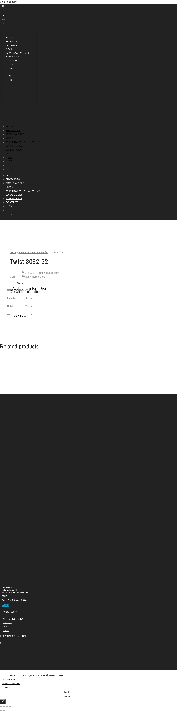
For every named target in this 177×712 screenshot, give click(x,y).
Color (13, 276)
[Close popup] (3, 701)
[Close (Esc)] (10, 706)
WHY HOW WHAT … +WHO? (23, 142)
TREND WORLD (15, 134)
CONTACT (12, 153)
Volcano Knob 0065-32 (36, 379)
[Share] (7, 706)
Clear (20, 283)
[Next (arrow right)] (4, 710)
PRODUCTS (13, 130)
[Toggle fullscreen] (4, 706)
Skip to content (8, 1)
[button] (19, 20)
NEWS (9, 138)
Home (13, 252)
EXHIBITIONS (14, 149)
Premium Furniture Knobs (33, 252)
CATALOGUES (14, 146)
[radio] (40, 273)
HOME (9, 126)
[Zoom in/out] (1, 706)
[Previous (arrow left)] (1, 710)
